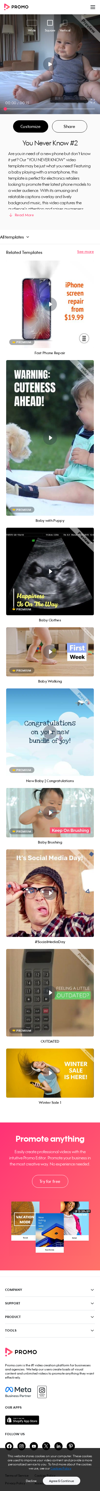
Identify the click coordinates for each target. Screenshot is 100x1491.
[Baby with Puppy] (50, 438)
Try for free (50, 1181)
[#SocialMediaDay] (50, 893)
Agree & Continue (61, 1481)
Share (69, 126)
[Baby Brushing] (50, 812)
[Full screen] (93, 101)
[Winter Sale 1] (50, 1073)
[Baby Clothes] (50, 571)
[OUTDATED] (50, 992)
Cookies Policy (61, 1468)
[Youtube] (34, 1446)
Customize (31, 126)
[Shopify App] (50, 1420)
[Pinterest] (71, 1446)
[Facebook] (18, 1392)
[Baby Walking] (50, 651)
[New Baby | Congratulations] (50, 732)
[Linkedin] (58, 1446)
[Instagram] (42, 1392)
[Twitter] (46, 1446)
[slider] (5, 109)
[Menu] (93, 7)
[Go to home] (18, 7)
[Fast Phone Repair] (50, 304)
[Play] (50, 64)
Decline (31, 1481)
